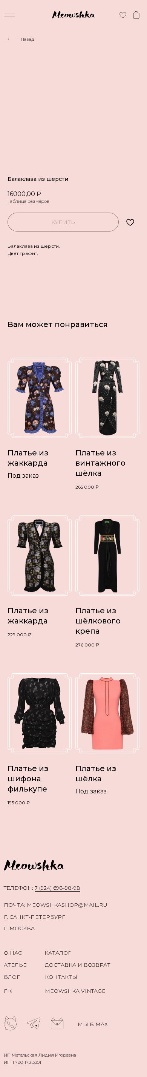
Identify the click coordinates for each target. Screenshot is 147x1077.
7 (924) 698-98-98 (57, 887)
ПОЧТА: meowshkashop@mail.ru (55, 904)
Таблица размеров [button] (28, 201)
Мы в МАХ (93, 1024)
